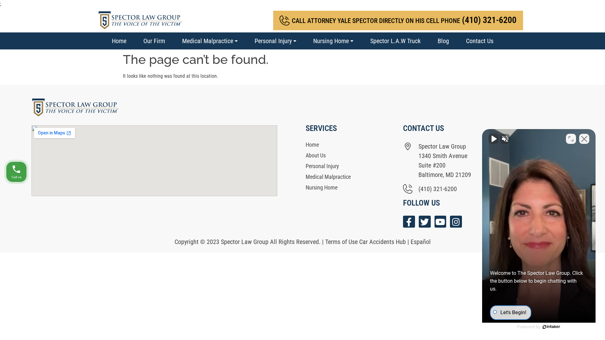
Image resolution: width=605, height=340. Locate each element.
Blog (443, 41)
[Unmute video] (493, 139)
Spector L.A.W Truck (395, 41)
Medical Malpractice (207, 41)
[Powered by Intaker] (551, 327)
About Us (316, 155)
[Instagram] (456, 222)
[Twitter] (425, 222)
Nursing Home (331, 41)
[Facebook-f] (409, 222)
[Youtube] (441, 222)
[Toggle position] (571, 139)
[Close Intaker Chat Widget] (584, 139)
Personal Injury (273, 41)
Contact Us (479, 41)
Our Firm (154, 41)
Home (119, 41)
